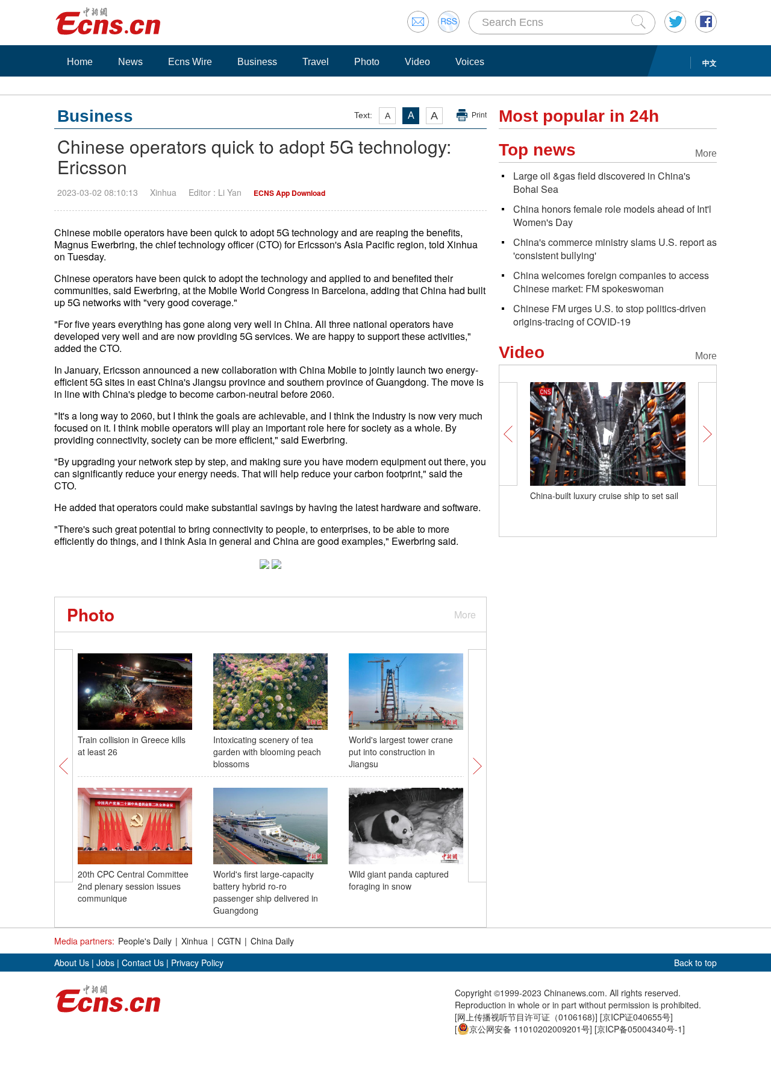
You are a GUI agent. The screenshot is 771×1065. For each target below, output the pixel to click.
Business (257, 62)
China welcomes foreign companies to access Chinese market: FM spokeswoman (611, 281)
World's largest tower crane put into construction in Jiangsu (401, 752)
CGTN (229, 941)
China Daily (272, 941)
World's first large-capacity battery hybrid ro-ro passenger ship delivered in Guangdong (265, 892)
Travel (315, 62)
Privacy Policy (197, 963)
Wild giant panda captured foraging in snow (399, 880)
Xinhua (194, 941)
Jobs (105, 963)
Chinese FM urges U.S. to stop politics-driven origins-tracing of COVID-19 (609, 314)
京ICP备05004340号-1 (639, 1029)
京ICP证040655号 (636, 1017)
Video (417, 62)
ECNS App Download (289, 192)
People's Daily (145, 941)
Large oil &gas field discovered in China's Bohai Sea (601, 182)
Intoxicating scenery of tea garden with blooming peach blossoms (267, 752)
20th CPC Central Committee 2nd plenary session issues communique (133, 886)
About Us (71, 963)
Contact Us (143, 963)
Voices (469, 62)
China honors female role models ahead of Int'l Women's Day (612, 215)
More (465, 614)
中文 (709, 62)
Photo (366, 62)
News (130, 62)
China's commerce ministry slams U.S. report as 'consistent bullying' (615, 248)
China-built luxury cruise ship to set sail (604, 495)
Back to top (695, 963)
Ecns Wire (190, 62)
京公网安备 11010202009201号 (529, 1029)
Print (479, 115)
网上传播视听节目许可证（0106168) (526, 1017)
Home (80, 62)
